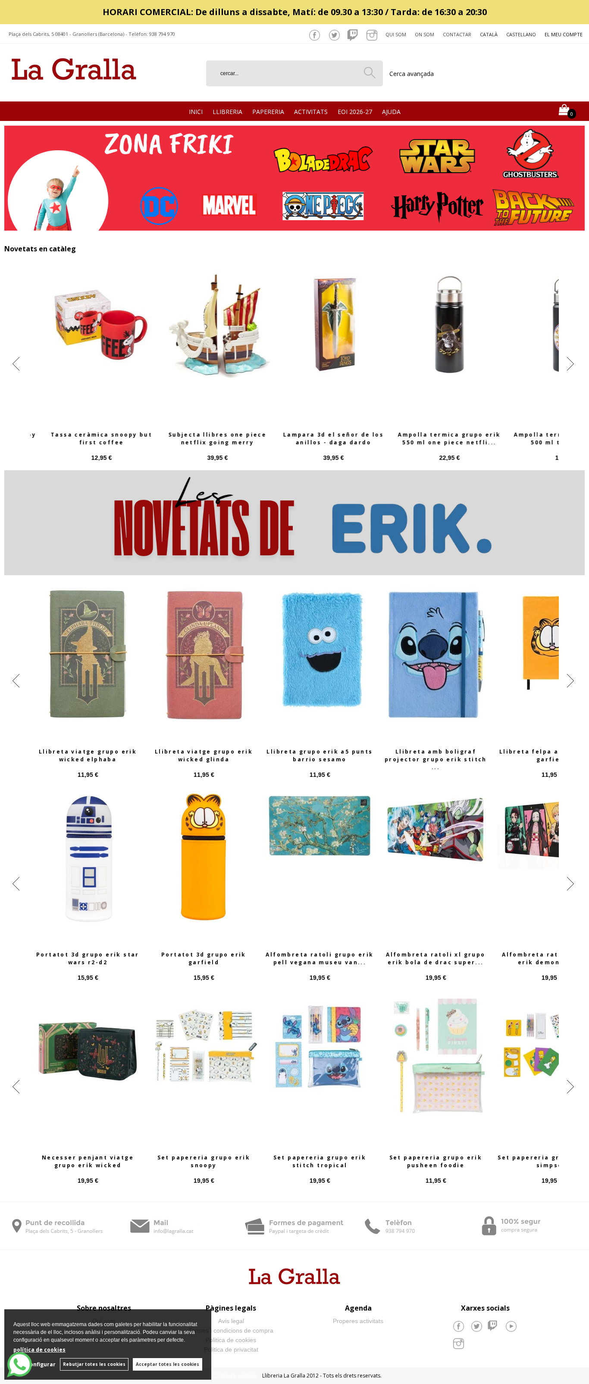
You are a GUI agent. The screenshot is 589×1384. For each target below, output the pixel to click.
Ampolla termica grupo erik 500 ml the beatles (203, 438)
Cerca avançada (411, 74)
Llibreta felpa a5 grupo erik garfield (87, 755)
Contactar (457, 34)
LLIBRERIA (227, 112)
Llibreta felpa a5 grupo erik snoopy (319, 755)
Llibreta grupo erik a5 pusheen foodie (204, 755)
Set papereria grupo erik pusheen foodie (435, 1161)
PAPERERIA (268, 112)
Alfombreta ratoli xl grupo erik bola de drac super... (435, 958)
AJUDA (391, 112)
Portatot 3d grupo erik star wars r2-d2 (87, 958)
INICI (196, 112)
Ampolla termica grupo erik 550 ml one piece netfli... (87, 438)
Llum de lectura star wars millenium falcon (320, 438)
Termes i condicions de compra (230, 1330)
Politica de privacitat (231, 1349)
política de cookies (39, 1349)
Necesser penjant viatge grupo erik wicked (88, 1161)
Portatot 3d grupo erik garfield (203, 958)
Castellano (521, 34)
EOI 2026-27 (355, 112)
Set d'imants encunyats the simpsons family (436, 438)
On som (424, 34)
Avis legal (231, 1320)
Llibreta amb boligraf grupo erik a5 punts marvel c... (435, 755)
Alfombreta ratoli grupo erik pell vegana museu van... (319, 958)
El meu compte (564, 34)
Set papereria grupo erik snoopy (204, 1161)
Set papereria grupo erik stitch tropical (320, 1161)
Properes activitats (358, 1320)
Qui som (395, 34)
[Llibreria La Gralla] (74, 91)
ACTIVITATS (311, 112)
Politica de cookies (231, 1339)
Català (489, 34)
